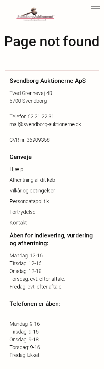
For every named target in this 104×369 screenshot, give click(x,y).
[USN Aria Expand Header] (95, 8)
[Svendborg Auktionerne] (30, 14)
